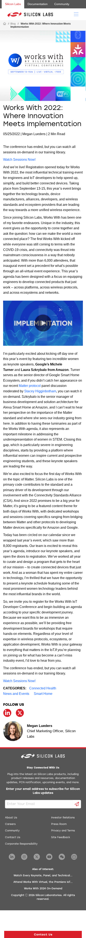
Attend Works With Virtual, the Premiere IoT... (43, 882)
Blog (13, 23)
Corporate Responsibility (21, 844)
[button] (10, 338)
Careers (10, 824)
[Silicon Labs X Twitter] (37, 857)
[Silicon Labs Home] (4, 24)
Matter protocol (30, 385)
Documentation (38, 4)
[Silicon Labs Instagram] (24, 857)
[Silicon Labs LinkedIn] (12, 857)
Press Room (59, 824)
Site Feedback (60, 837)
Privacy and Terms (63, 831)
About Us (11, 818)
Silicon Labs (13, 4)
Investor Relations (63, 818)
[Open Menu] (76, 14)
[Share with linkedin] (7, 713)
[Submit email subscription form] (77, 804)
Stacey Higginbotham (40, 391)
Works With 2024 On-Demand (43, 888)
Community (61, 4)
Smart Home (43, 693)
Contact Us (12, 837)
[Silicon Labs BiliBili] (74, 857)
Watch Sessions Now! (19, 159)
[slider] (18, 338)
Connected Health (42, 688)
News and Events (16, 693)
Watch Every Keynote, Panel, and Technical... (43, 875)
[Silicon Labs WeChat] (62, 857)
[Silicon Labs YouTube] (49, 857)
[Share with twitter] (20, 713)
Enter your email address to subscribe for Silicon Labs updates (43, 791)
